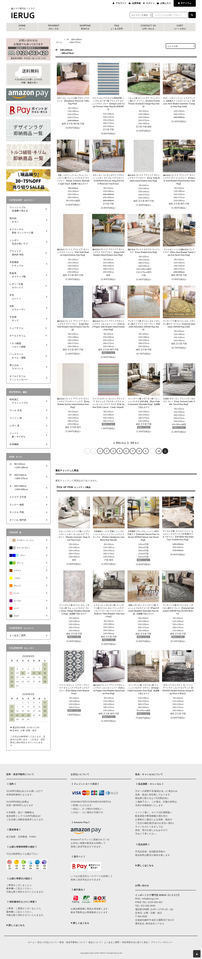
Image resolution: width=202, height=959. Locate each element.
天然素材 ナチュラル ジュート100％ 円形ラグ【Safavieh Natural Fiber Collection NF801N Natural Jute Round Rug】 (143, 535)
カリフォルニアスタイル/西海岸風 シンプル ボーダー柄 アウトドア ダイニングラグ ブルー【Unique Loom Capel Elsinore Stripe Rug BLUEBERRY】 (108, 104)
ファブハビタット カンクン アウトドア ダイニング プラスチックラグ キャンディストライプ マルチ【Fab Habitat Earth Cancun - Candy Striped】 (108, 403)
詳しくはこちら (17, 925)
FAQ (117, 27)
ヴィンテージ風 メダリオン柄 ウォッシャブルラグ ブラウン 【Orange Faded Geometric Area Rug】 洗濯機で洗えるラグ (143, 689)
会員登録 (136, 3)
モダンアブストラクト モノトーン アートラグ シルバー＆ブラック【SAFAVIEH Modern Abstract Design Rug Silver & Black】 (178, 689)
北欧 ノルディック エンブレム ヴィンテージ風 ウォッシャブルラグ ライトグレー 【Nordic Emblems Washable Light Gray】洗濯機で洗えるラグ (73, 179)
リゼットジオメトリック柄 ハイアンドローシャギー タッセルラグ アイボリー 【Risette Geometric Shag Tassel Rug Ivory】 (74, 535)
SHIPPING (85, 27)
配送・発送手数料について (73, 942)
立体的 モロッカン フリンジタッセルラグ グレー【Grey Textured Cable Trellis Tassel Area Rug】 (179, 402)
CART (180, 27)
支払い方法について (47, 942)
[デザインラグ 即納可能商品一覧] (28, 130)
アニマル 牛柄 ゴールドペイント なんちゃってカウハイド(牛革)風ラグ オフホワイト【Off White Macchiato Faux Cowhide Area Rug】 (178, 535)
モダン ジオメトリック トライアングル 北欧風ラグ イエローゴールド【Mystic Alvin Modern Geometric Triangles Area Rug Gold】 (179, 102)
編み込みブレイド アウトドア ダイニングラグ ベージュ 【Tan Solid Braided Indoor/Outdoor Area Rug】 (73, 252)
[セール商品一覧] (28, 180)
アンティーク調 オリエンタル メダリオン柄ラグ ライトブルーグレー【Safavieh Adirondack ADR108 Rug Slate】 (144, 325)
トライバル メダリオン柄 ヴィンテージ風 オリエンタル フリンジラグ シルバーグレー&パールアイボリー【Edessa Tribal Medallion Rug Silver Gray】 (109, 611)
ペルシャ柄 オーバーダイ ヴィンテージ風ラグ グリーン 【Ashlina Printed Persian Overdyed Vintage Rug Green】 (144, 102)
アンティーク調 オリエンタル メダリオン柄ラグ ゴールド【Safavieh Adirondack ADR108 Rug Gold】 (179, 324)
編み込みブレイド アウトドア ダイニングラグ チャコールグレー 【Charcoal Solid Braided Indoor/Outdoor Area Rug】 (179, 179)
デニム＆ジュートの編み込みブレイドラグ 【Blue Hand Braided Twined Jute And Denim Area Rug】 (179, 252)
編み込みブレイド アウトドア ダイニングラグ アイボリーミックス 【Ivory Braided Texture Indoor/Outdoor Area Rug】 (73, 403)
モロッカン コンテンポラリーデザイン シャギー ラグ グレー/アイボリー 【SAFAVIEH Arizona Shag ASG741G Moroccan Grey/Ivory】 (108, 179)
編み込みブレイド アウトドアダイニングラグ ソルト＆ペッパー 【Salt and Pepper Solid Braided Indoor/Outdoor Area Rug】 (108, 325)
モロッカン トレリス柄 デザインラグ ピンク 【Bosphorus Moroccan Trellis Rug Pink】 (73, 101)
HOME (22, 27)
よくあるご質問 (111, 942)
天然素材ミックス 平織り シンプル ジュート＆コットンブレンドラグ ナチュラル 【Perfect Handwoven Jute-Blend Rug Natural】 (109, 535)
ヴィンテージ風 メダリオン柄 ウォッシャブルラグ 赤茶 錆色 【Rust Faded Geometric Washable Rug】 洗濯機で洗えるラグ (144, 403)
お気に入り (165, 3)
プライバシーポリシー (162, 942)
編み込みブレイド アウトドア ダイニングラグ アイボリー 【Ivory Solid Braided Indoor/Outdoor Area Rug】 (144, 178)
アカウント (121, 3)
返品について (94, 942)
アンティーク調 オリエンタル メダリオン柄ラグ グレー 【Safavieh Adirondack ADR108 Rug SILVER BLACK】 (178, 609)
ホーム (59, 42)
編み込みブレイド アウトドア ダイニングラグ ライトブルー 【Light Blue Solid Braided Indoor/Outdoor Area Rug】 (73, 325)
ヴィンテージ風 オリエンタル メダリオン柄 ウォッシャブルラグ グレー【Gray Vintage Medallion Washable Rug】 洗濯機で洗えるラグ (74, 609)
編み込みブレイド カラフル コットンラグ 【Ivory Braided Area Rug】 (144, 250)
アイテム (186, 3)
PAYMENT (53, 27)
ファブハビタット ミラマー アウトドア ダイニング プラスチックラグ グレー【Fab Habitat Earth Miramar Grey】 (74, 689)
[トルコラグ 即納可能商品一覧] (28, 155)
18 (158, 451)
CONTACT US (148, 27)
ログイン (150, 3)
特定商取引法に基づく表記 (135, 942)
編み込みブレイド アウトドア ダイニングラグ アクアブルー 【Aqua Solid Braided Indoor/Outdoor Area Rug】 (108, 252)
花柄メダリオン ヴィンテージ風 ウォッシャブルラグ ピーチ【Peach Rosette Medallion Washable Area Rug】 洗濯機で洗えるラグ (143, 609)
